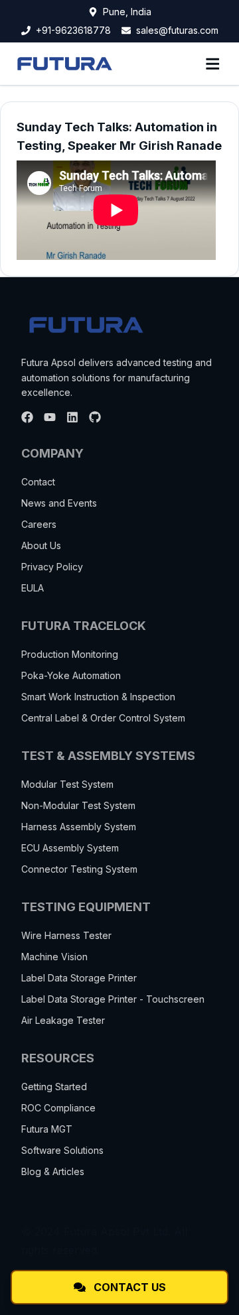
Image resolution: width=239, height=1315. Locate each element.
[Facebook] (27, 417)
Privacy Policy (52, 566)
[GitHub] (95, 417)
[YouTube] (50, 417)
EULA (32, 588)
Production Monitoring (69, 654)
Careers (38, 524)
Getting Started (54, 1086)
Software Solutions (62, 1150)
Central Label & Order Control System (103, 717)
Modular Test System (67, 784)
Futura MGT (46, 1129)
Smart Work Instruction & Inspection (98, 696)
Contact (38, 481)
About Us (41, 545)
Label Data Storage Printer (79, 977)
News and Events (59, 503)
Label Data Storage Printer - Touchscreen (112, 999)
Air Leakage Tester (63, 1020)
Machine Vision (54, 956)
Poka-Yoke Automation (71, 675)
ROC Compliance (58, 1107)
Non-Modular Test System (78, 805)
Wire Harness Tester (66, 935)
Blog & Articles (52, 1171)
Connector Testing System (79, 869)
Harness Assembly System (78, 826)
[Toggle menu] (213, 64)
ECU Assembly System (70, 847)
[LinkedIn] (72, 417)
